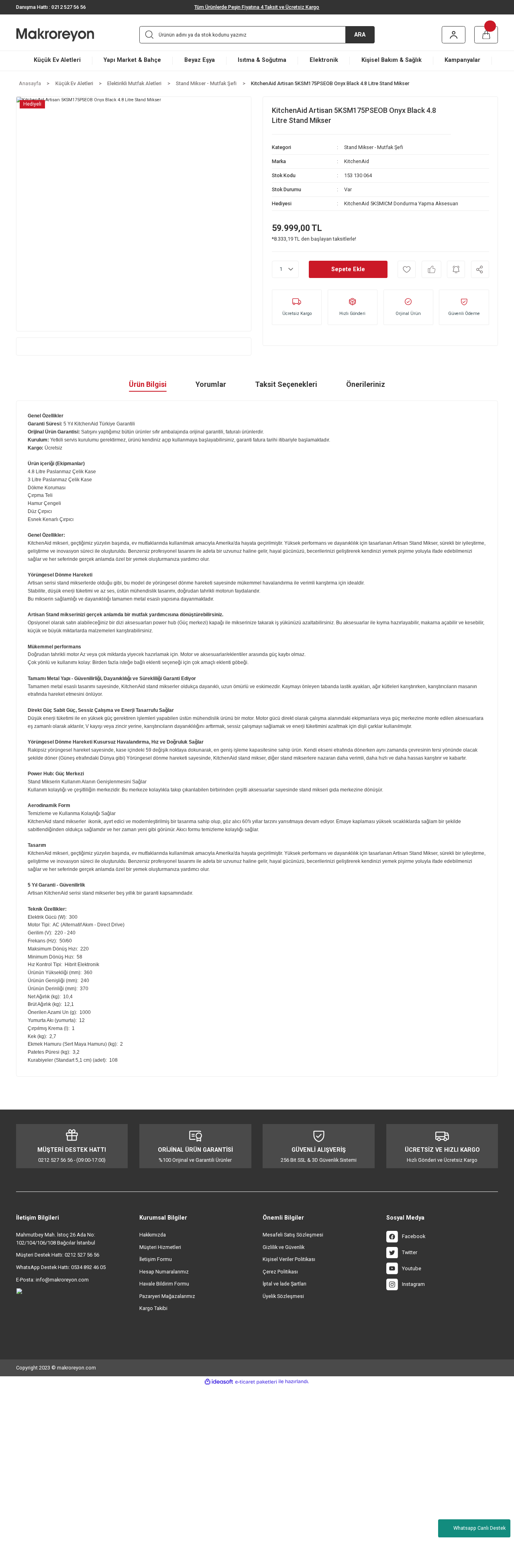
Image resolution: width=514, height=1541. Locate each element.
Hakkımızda (152, 1235)
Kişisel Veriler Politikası (289, 1259)
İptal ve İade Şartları (284, 1284)
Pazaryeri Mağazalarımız (167, 1296)
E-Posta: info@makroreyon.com (52, 1280)
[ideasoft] (218, 1381)
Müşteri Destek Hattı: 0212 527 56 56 (57, 1255)
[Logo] (66, 34)
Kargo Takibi (153, 1308)
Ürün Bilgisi (148, 384)
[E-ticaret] (256, 1381)
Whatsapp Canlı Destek (479, 1528)
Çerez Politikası (280, 1272)
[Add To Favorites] (407, 269)
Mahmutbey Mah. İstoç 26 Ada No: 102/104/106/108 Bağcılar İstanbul (55, 1239)
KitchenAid (356, 161)
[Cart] (486, 34)
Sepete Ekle (348, 269)
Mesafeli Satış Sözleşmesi (293, 1235)
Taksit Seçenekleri (286, 384)
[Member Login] (454, 34)
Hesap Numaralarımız (164, 1272)
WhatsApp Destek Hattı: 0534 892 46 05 (61, 1267)
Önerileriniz (365, 384)
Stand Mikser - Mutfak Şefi (373, 147)
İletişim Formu (155, 1259)
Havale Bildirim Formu (164, 1284)
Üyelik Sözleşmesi (283, 1296)
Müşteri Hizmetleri (160, 1247)
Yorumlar (211, 384)
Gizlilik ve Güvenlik (283, 1247)
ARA (359, 34)
